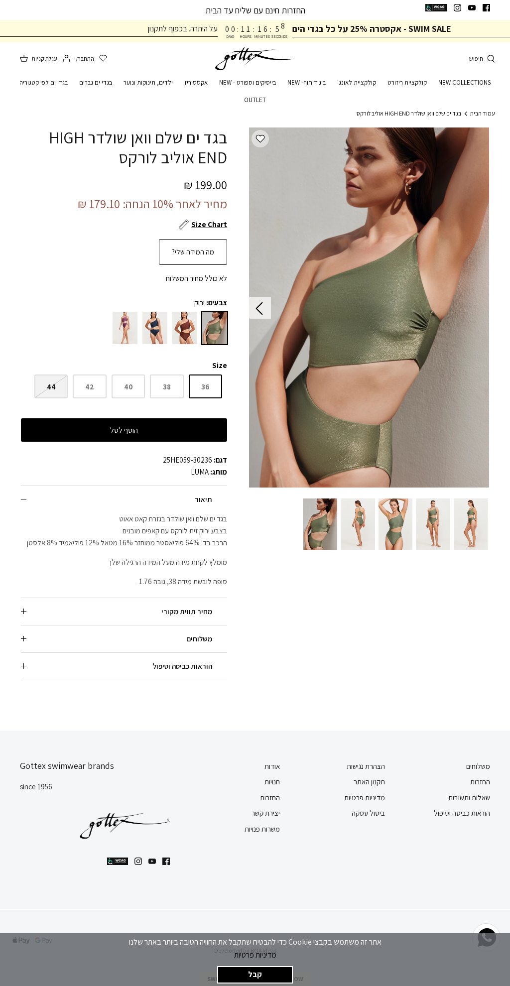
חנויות (272, 781)
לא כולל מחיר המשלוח (196, 278)
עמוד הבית (482, 113)
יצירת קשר (266, 813)
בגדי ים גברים (95, 82)
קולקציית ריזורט (407, 82)
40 (128, 386)
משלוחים (199, 638)
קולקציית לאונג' (356, 82)
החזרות (480, 781)
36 (205, 386)
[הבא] (260, 308)
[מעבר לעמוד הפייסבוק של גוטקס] (486, 7)
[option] (369, 307)
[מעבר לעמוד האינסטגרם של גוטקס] (457, 7)
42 (89, 386)
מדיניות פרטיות (255, 955)
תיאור (203, 499)
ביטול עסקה (368, 813)
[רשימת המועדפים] (103, 59)
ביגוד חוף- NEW (306, 82)
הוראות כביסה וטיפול (182, 666)
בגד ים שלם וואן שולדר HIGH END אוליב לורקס (409, 113)
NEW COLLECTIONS (464, 82)
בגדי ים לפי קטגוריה (43, 82)
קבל (255, 974)
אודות (272, 766)
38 (167, 386)
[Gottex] (255, 59)
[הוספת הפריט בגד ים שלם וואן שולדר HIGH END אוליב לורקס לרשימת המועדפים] (260, 138)
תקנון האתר (369, 781)
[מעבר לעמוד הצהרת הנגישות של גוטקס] (436, 7)
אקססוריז (196, 82)
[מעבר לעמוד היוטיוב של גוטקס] (472, 7)
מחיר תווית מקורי (186, 611)
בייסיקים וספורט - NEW (247, 82)
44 (51, 386)
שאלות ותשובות (469, 797)
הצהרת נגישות (366, 766)
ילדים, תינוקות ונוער (148, 82)
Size (219, 365)
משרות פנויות (262, 829)
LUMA (200, 472)
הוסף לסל (124, 430)
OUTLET (255, 100)
